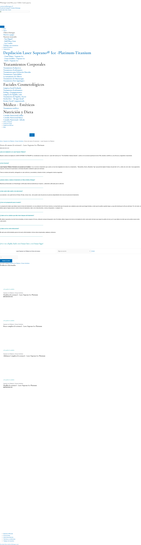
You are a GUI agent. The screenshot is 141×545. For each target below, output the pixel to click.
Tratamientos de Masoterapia (13, 79)
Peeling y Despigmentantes (12, 92)
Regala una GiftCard (8, 125)
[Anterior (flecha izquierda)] (2, 272)
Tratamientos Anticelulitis (12, 74)
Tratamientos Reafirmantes (12, 70)
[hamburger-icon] (2, 27)
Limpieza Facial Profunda (12, 88)
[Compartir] (136, 1)
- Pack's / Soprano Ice (10, 61)
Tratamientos (6, 49)
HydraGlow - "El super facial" (13, 99)
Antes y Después (7, 121)
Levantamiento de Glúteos (12, 76)
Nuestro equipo (8, 35)
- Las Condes (7, 43)
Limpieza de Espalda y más (12, 94)
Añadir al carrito (6, 260)
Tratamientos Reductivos (12, 68)
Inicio (4, 28)
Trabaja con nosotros (10, 45)
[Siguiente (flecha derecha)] (138, 272)
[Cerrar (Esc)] (139, 1)
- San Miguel (7, 39)
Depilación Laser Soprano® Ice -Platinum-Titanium (47, 52)
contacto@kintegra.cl (6, 6)
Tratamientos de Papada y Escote (14, 97)
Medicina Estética (7, 47)
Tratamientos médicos (11, 108)
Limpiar (93, 251)
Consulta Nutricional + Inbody (14, 120)
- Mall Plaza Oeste (9, 41)
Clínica (5, 30)
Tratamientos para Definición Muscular (17, 72)
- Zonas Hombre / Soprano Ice (14, 58)
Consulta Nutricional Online (13, 115)
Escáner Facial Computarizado (13, 101)
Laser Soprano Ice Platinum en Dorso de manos (28, 251)
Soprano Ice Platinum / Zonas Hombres (13, 141)
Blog (4, 127)
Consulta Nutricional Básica (13, 117)
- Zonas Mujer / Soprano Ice (13, 56)
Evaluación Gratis (7, 123)
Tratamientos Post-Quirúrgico (13, 81)
